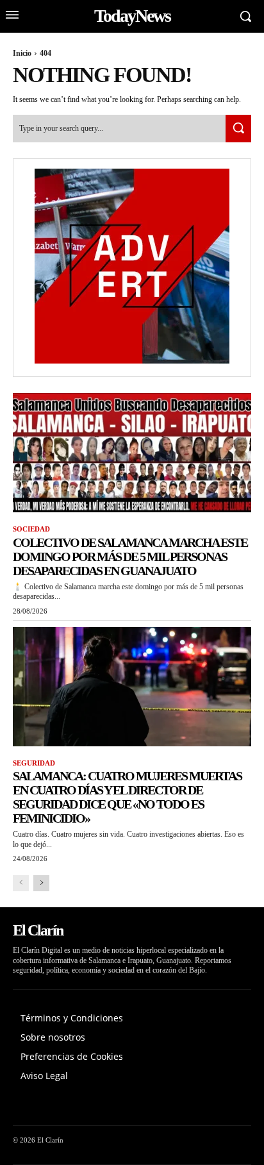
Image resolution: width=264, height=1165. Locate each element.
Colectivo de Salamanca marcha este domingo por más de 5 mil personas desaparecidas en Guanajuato (130, 556)
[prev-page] (21, 883)
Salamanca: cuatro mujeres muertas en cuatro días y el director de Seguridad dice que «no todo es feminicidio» (127, 797)
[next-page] (41, 883)
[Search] (238, 128)
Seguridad (34, 763)
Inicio (22, 53)
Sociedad (31, 529)
